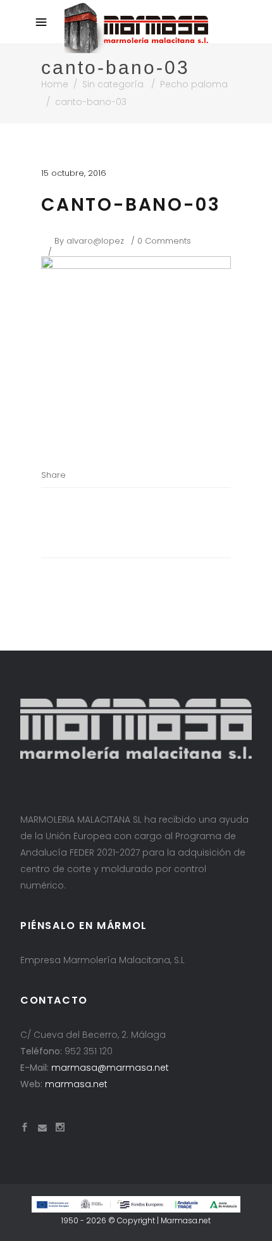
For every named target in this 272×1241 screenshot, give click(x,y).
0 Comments (164, 241)
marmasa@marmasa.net (110, 1067)
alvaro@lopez (95, 241)
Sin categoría (113, 84)
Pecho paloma (194, 84)
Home (54, 84)
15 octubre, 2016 (73, 173)
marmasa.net (76, 1084)
